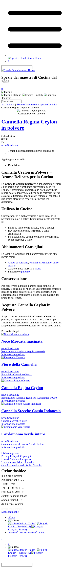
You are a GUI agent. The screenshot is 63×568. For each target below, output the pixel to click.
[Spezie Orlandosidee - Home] (24, 58)
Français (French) (17, 529)
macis (38, 268)
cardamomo (45, 262)
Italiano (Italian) (27, 523)
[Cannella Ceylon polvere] (31, 110)
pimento (25, 271)
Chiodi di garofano (18, 262)
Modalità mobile (10, 511)
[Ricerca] (34, 67)
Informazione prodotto (13, 354)
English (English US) (19, 526)
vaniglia (33, 262)
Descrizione (14, 165)
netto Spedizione (10, 145)
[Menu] (35, 55)
